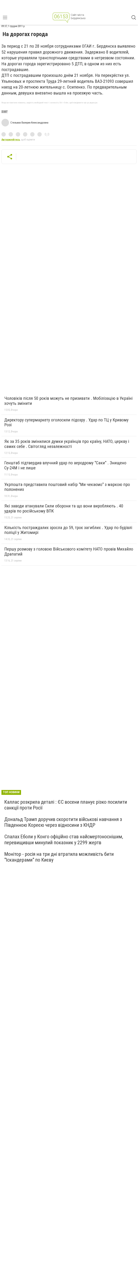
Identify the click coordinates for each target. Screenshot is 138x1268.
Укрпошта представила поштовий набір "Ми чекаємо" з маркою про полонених (67, 487)
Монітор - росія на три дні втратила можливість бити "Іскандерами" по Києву (59, 857)
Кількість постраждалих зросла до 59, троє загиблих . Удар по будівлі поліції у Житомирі (68, 530)
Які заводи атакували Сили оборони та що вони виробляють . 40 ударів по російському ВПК (63, 508)
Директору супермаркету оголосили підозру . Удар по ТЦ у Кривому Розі (66, 422)
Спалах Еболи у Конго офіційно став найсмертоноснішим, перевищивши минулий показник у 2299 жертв (63, 839)
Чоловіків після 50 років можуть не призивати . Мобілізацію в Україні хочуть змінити (68, 401)
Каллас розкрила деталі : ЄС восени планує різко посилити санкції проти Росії (65, 805)
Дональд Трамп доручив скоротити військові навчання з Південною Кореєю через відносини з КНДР (63, 822)
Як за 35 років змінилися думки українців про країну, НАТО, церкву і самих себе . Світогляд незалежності (66, 444)
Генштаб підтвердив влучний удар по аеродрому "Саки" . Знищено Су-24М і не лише (65, 465)
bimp (4, 111)
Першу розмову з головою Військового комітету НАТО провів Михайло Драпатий (68, 552)
